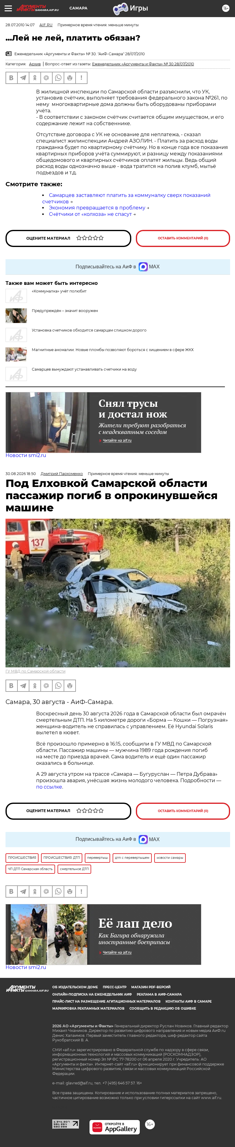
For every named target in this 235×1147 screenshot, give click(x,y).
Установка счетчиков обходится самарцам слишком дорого (89, 330)
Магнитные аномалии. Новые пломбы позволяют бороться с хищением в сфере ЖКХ (113, 349)
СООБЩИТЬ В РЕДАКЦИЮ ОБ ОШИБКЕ (162, 1009)
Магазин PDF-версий (150, 987)
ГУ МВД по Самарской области (35, 671)
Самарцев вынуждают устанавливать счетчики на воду (84, 369)
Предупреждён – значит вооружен (65, 310)
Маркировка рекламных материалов (88, 1009)
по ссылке (49, 787)
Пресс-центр (114, 987)
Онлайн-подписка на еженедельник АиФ (92, 994)
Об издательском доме (75, 987)
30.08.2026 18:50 (21, 473)
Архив (35, 64)
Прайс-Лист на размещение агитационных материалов (106, 1002)
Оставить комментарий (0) (183, 238)
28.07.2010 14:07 (20, 25)
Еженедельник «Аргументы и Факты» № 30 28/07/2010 (143, 64)
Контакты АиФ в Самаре (189, 1002)
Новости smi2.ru (26, 455)
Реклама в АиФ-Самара (159, 994)
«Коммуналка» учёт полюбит (59, 291)
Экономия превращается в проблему (97, 208)
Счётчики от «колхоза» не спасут (90, 214)
